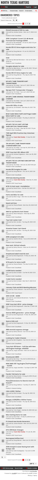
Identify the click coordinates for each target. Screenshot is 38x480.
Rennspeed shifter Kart (15, 438)
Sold (7, 58)
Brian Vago (17, 197)
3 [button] (27, 23)
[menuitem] (5, 7)
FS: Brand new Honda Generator (18, 421)
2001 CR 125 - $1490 (13, 296)
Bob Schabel (17, 118)
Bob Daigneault (18, 256)
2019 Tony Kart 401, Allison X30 (17, 152)
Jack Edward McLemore (21, 298)
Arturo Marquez (18, 213)
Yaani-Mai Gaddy (19, 137)
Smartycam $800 (12, 357)
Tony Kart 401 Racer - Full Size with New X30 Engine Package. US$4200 (21, 348)
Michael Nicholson (19, 60)
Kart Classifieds (16, 35)
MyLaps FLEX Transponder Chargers (19, 90)
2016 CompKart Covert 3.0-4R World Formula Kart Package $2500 (19, 40)
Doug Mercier (17, 51)
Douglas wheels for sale (15, 66)
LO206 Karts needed (13, 271)
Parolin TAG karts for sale (15, 374)
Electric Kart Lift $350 (14, 408)
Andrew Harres (18, 32)
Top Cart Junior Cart (14, 220)
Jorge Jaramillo (18, 350)
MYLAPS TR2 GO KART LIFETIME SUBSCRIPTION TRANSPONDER (17, 125)
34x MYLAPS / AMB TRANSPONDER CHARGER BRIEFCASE (18, 145)
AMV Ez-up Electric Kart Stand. (17, 212)
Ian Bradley (33, 471)
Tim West (16, 85)
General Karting (16, 388)
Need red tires (11, 203)
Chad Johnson (18, 289)
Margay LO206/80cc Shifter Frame (19, 400)
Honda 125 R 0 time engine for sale (19, 73)
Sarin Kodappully (19, 451)
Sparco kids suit (12, 321)
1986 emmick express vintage (17, 330)
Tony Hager (17, 410)
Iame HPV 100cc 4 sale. (14, 105)
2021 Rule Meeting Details (15, 178)
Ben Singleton (18, 340)
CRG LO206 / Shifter (13, 391)
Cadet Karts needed (13, 279)
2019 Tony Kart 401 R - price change (19, 304)
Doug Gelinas (18, 385)
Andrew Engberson (19, 154)
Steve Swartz (17, 376)
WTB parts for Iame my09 (15, 262)
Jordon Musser (18, 423)
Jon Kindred (17, 107)
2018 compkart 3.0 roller (15, 237)
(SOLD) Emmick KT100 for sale (17, 30)
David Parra (17, 188)
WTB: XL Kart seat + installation (18, 186)
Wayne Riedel (18, 205)
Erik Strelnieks (17, 42)
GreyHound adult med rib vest (17, 254)
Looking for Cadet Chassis (16, 338)
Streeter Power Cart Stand (16, 228)
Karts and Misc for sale (14, 195)
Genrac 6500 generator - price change (20, 313)
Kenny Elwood (18, 247)
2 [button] (25, 23)
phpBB (14, 473)
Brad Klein (17, 417)
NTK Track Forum (17, 140)
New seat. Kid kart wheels (15, 245)
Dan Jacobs (17, 222)
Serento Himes (18, 239)
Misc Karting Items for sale (16, 415)
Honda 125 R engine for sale (16, 169)
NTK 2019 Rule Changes (14, 430)
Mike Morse (17, 68)
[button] (29, 24)
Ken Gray (16, 359)
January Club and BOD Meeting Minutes (21, 287)
